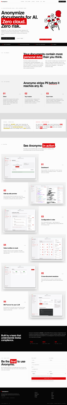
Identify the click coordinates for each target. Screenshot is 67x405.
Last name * (51, 358)
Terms (52, 396)
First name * (34, 358)
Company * (33, 362)
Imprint (52, 398)
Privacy (52, 395)
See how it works (20, 38)
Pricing (37, 1)
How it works (27, 1)
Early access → (62, 1)
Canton (50, 371)
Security (33, 1)
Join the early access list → (8, 38)
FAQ (41, 1)
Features (22, 1)
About (44, 1)
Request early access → (48, 378)
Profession (33, 371)
